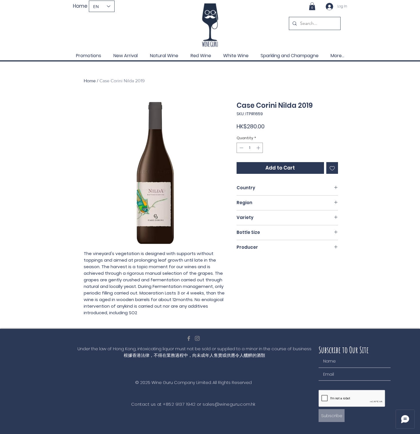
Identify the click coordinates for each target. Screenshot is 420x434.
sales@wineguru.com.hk (229, 404)
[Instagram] (197, 338)
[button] (312, 6)
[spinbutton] (249, 148)
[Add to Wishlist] (332, 168)
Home (90, 80)
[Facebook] (188, 338)
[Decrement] (240, 148)
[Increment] (258, 148)
